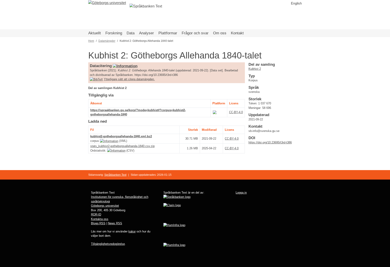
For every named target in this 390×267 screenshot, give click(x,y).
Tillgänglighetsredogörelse (108, 244)
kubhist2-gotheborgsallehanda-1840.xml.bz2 (121, 136)
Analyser (146, 33)
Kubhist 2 (254, 68)
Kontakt (237, 33)
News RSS (115, 223)
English (296, 3)
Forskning (113, 33)
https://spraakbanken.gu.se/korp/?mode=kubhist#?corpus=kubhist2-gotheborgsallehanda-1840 (138, 112)
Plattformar (167, 33)
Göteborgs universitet (105, 205)
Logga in (241, 192)
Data (131, 33)
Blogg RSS (98, 223)
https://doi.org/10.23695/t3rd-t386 (270, 142)
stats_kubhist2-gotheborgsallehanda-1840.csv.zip (122, 146)
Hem (91, 40)
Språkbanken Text (115, 174)
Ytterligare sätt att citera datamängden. (129, 79)
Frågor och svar (195, 33)
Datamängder (106, 40)
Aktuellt (94, 33)
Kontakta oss (99, 219)
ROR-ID (96, 214)
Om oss (219, 33)
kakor (132, 231)
